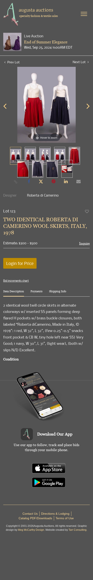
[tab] (13, 293)
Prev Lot (13, 62)
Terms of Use (65, 518)
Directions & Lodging (55, 513)
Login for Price (20, 263)
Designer (10, 195)
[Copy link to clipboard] (15, 181)
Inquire (84, 243)
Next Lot (80, 62)
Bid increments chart (16, 281)
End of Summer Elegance (45, 42)
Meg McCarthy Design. (31, 529)
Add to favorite (87, 211)
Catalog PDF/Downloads (35, 518)
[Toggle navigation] (84, 14)
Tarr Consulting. (78, 529)
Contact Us (30, 513)
